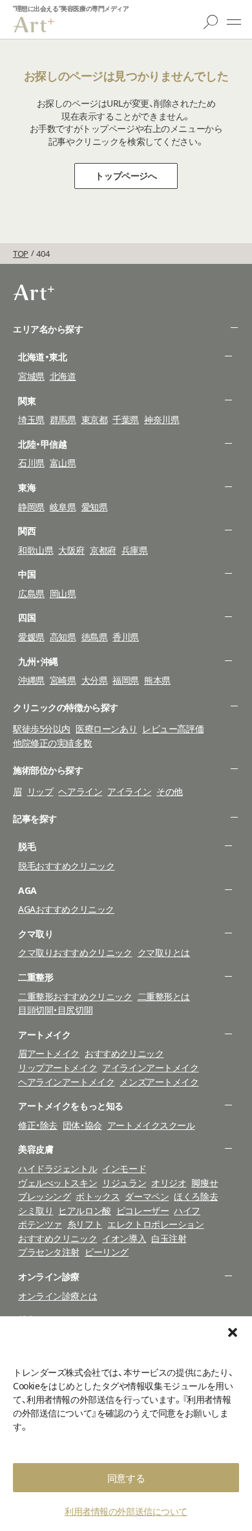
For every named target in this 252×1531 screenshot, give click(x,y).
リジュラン (124, 1183)
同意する (126, 1477)
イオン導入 (124, 1238)
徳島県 (94, 637)
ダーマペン (147, 1196)
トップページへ (125, 175)
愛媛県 (31, 637)
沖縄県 (31, 680)
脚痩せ (204, 1183)
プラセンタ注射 (48, 1252)
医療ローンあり (106, 728)
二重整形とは (164, 996)
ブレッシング (44, 1196)
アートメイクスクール (151, 1125)
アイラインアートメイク (150, 1067)
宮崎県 (63, 680)
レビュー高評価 (173, 728)
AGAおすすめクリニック (66, 909)
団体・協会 (82, 1125)
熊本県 (157, 680)
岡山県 (63, 593)
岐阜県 (63, 507)
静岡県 (31, 507)
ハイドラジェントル (57, 1168)
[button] (232, 1332)
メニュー (234, 22)
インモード (124, 1168)
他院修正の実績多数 (52, 743)
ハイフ (187, 1210)
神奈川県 (161, 419)
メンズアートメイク (159, 1082)
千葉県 (125, 419)
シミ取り (35, 1210)
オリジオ (168, 1183)
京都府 (103, 550)
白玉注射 (168, 1238)
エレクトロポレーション (155, 1224)
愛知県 (94, 507)
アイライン (129, 791)
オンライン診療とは (57, 1296)
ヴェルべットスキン (57, 1183)
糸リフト (84, 1224)
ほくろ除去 (196, 1196)
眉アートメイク (48, 1053)
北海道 (63, 376)
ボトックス (98, 1196)
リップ (40, 791)
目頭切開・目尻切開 (55, 1010)
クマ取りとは (164, 952)
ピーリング (107, 1252)
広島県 (31, 593)
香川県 (125, 637)
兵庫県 (134, 550)
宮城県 (31, 376)
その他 (169, 791)
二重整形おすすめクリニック (75, 996)
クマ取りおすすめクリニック (75, 952)
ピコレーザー (142, 1210)
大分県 (94, 680)
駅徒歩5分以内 (41, 728)
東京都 (94, 419)
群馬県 (63, 419)
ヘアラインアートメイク (66, 1082)
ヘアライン (80, 791)
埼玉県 (31, 419)
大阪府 (71, 550)
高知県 (63, 637)
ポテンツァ (40, 1224)
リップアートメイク (57, 1067)
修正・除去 (38, 1125)
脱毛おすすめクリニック (66, 866)
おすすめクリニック (124, 1053)
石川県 (31, 463)
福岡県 (125, 680)
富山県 (63, 463)
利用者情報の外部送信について (126, 1511)
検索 (210, 22)
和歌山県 (35, 550)
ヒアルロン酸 (84, 1210)
